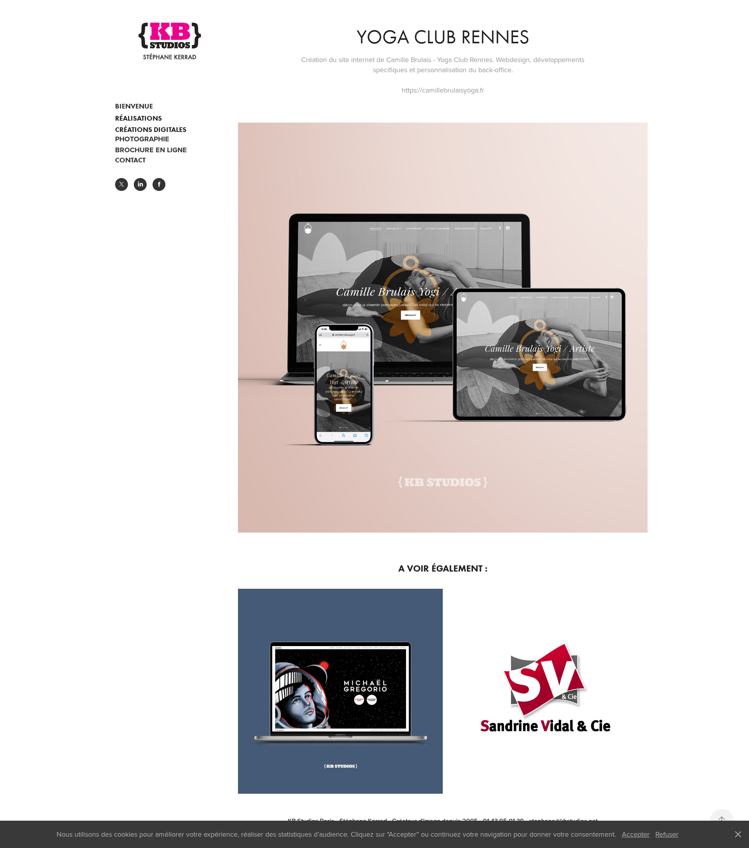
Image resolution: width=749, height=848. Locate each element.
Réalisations (138, 118)
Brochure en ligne (151, 150)
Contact (130, 160)
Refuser (666, 834)
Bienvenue (134, 106)
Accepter (636, 834)
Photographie (142, 139)
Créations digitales (150, 129)
